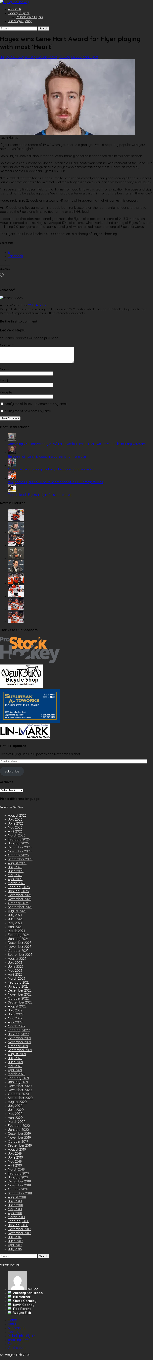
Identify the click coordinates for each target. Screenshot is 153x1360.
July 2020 (15, 1106)
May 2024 (15, 923)
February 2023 (18, 982)
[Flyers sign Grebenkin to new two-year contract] (16, 520)
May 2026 (15, 827)
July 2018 (15, 1201)
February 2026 (18, 839)
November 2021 (19, 1042)
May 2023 (15, 970)
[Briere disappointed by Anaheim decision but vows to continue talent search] (16, 609)
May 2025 (15, 875)
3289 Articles (36, 305)
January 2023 (18, 986)
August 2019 (17, 1149)
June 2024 (15, 919)
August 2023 (17, 959)
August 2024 (17, 911)
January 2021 (18, 1082)
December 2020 (20, 1086)
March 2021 (16, 1074)
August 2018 (17, 1197)
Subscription (17, 1328)
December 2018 (19, 1181)
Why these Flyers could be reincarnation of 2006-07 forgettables (55, 482)
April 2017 (15, 1245)
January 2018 (18, 1225)
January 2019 (18, 1177)
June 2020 (16, 1110)
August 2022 (17, 1006)
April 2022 (15, 1022)
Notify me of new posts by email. (29, 411)
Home (12, 1320)
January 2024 (18, 939)
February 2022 (19, 1030)
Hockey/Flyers (18, 13)
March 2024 (16, 931)
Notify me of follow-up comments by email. (36, 404)
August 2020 (17, 1102)
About (12, 1324)
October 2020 (18, 1094)
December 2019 (19, 1134)
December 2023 (19, 943)
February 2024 (18, 935)
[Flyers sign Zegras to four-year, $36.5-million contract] (16, 583)
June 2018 (15, 1205)
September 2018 (20, 1193)
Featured (15, 1344)
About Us (14, 9)
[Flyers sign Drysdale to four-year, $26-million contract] (16, 545)
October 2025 (18, 855)
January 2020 (18, 1130)
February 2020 (19, 1126)
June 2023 (15, 967)
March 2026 (16, 835)
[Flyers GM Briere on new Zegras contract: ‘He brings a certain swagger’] (16, 571)
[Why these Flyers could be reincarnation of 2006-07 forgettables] (12, 478)
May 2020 (15, 1114)
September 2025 (20, 859)
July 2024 (15, 915)
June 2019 (15, 1157)
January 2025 (18, 891)
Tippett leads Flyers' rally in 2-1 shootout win (40, 495)
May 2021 (15, 1066)
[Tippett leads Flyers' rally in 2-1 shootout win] (12, 491)
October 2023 (18, 951)
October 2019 (18, 1141)
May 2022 (15, 1018)
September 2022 (20, 1002)
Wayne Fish (26, 57)
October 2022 (18, 998)
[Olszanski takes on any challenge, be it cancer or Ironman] (12, 465)
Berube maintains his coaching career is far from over (47, 457)
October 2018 (18, 1189)
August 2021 (17, 1054)
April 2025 (15, 879)
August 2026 (17, 815)
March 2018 (16, 1217)
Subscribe (12, 771)
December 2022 (19, 990)
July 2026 (15, 819)
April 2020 (15, 1118)
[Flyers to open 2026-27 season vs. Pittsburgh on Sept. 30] (16, 596)
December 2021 (19, 1038)
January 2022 (18, 1034)
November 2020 (20, 1090)
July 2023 (15, 963)
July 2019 (15, 1153)
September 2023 (20, 955)
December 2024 (19, 895)
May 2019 (15, 1161)
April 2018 (15, 1213)
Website (6, 392)
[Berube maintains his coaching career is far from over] (12, 453)
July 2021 (15, 1058)
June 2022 (16, 1014)
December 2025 (19, 847)
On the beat (17, 1348)
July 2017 (15, 1237)
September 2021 (20, 1050)
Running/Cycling (20, 21)
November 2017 (19, 1233)
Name (4, 369)
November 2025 (19, 851)
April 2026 (15, 831)
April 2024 (15, 927)
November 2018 (19, 1185)
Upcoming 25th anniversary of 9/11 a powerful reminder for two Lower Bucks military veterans (77, 444)
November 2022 (19, 994)
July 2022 (15, 1010)
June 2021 (15, 1062)
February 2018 (18, 1221)
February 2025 (19, 887)
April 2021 (15, 1070)
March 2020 (17, 1122)
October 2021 (18, 1046)
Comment (7, 345)
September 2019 (20, 1145)
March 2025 (16, 883)
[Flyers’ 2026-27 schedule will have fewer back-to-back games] (16, 558)
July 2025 (15, 867)
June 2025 (16, 871)
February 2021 (18, 1078)
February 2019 (18, 1173)
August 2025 (17, 863)
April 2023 (15, 974)
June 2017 (15, 1241)
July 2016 (15, 1249)
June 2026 (15, 823)
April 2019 (15, 1165)
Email (4, 381)
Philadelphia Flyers (29, 17)
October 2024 (18, 903)
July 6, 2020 (9, 57)
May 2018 (15, 1209)
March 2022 (16, 1026)
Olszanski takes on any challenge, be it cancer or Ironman (50, 469)
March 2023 (16, 978)
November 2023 (19, 947)
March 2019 (16, 1169)
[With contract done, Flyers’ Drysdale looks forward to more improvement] (16, 532)
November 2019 (19, 1137)
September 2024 (20, 907)
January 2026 (18, 843)
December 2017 (19, 1229)
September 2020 (20, 1098)
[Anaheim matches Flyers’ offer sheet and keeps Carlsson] (16, 622)
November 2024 (19, 899)
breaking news (46, 57)
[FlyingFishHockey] (14, 2)
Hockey (64, 57)
